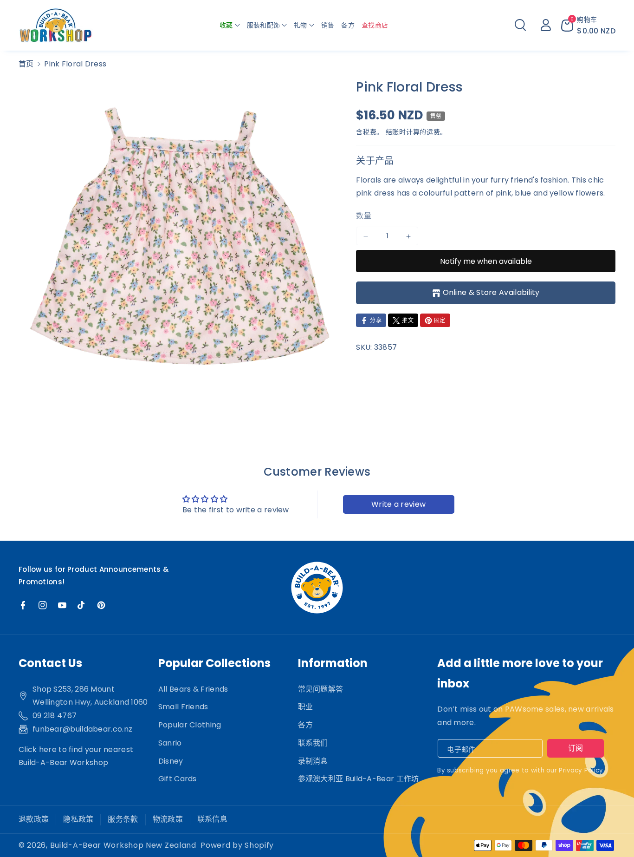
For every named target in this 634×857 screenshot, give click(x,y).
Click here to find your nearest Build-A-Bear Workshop (76, 756)
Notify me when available (486, 261)
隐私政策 (78, 819)
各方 (305, 725)
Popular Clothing (189, 725)
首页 (26, 64)
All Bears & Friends (193, 689)
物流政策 (168, 819)
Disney (170, 761)
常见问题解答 (320, 689)
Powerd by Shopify (237, 845)
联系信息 (212, 819)
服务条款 (123, 819)
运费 (433, 132)
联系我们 (313, 743)
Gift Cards (177, 778)
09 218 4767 (54, 715)
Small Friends (183, 706)
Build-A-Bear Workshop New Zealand (123, 845)
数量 (363, 216)
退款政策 (34, 819)
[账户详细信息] (546, 25)
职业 (305, 706)
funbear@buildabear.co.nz (82, 729)
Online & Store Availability (491, 293)
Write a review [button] (398, 504)
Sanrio (170, 743)
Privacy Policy (581, 770)
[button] (230, 25)
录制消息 (313, 761)
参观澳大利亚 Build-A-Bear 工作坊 (358, 778)
